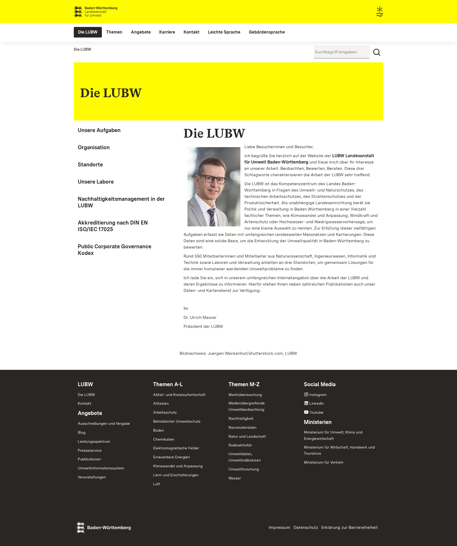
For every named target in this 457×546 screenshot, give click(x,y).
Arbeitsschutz (165, 412)
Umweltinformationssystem (101, 468)
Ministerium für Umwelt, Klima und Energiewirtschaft (333, 435)
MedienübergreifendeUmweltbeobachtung (247, 406)
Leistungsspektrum (94, 441)
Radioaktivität (240, 445)
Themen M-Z (244, 384)
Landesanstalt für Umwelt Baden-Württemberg (104, 11)
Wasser (235, 478)
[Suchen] (377, 52)
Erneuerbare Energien (171, 457)
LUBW (85, 384)
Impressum (279, 527)
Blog (81, 432)
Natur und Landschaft (247, 436)
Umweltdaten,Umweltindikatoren (245, 457)
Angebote (90, 413)
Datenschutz (306, 527)
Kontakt (84, 403)
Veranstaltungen (92, 477)
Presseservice (90, 450)
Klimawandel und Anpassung (178, 466)
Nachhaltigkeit (241, 418)
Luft (156, 484)
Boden (158, 430)
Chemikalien (163, 439)
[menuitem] (88, 32)
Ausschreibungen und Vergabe (104, 423)
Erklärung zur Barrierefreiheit (349, 527)
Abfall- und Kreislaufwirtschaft (179, 395)
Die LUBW (86, 395)
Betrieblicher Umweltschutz (176, 421)
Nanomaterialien (243, 427)
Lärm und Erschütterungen (176, 475)
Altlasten (161, 403)
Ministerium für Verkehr (324, 462)
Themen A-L (168, 384)
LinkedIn (316, 403)
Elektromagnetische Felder (176, 448)
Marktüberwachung (245, 395)
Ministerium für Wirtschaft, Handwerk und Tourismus (339, 450)
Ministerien (318, 422)
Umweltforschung (244, 469)
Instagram (318, 395)
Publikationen (89, 459)
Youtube (316, 412)
